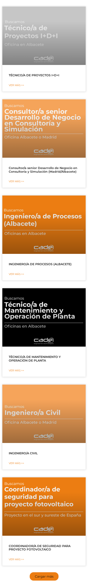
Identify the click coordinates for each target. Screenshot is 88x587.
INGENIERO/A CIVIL (23, 453)
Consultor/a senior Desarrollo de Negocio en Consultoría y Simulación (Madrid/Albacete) (43, 170)
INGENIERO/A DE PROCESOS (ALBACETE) (40, 264)
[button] (44, 576)
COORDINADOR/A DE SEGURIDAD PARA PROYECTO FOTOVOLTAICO (39, 548)
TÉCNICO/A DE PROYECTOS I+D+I (34, 75)
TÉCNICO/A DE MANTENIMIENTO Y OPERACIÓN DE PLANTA (35, 358)
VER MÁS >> (16, 85)
